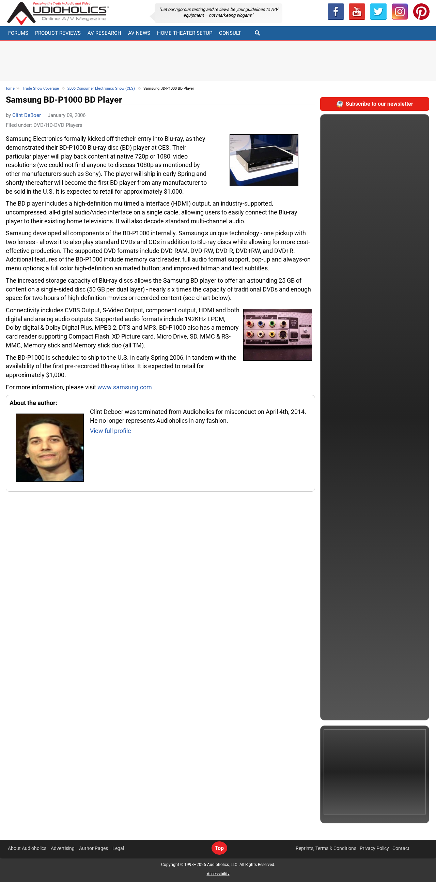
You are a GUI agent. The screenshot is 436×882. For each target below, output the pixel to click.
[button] (357, 11)
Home (9, 88)
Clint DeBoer (26, 115)
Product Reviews (58, 33)
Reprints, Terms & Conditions (326, 848)
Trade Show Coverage (40, 88)
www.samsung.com (125, 387)
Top (219, 848)
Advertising (63, 848)
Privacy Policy (374, 848)
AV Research (104, 33)
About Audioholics (27, 848)
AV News (139, 33)
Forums (18, 33)
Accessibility (218, 873)
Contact (400, 848)
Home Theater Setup (184, 33)
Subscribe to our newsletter (379, 104)
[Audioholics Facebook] (335, 11)
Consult (230, 33)
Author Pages (93, 848)
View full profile (110, 430)
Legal (118, 848)
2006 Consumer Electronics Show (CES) (101, 88)
